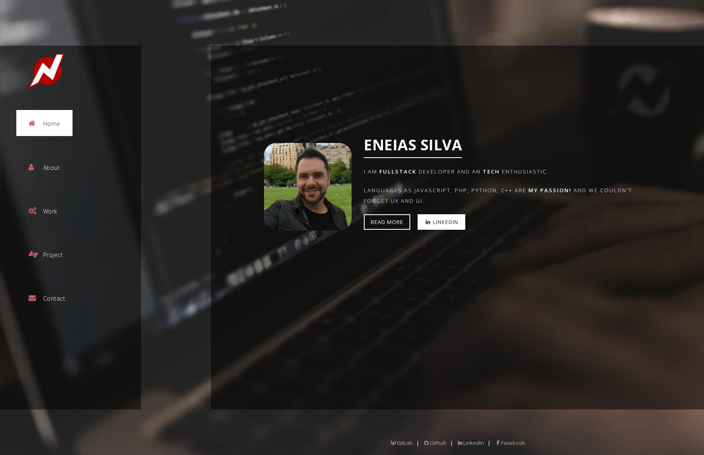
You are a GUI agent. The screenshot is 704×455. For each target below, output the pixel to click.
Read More (387, 222)
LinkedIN (444, 222)
